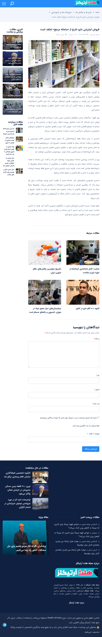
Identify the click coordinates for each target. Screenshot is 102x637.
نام (97, 375)
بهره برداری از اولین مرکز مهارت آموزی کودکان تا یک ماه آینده (9, 150)
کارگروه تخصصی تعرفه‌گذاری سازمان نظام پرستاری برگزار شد (17, 474)
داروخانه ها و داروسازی (61, 12)
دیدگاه (96, 339)
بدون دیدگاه (60, 34)
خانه (97, 12)
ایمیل (96, 389)
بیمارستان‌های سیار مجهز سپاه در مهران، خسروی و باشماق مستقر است (45, 310)
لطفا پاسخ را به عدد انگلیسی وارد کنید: (85, 426)
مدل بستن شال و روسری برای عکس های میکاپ (8, 172)
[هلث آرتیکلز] (87, 3)
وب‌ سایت (95, 403)
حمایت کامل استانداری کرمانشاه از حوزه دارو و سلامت (84, 270)
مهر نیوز (92, 34)
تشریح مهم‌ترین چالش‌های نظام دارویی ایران (47, 270)
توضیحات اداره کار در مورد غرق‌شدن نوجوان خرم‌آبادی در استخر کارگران (17, 503)
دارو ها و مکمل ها (84, 12)
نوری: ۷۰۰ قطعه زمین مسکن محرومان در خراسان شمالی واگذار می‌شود (17, 490)
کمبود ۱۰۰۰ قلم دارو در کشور (87, 308)
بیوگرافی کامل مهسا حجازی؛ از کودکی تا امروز (9, 140)
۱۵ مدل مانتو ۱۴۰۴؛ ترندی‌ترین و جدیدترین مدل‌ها (8, 131)
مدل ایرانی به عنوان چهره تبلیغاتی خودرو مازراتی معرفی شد (8, 162)
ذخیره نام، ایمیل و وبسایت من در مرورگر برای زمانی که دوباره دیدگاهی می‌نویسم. (68, 418)
